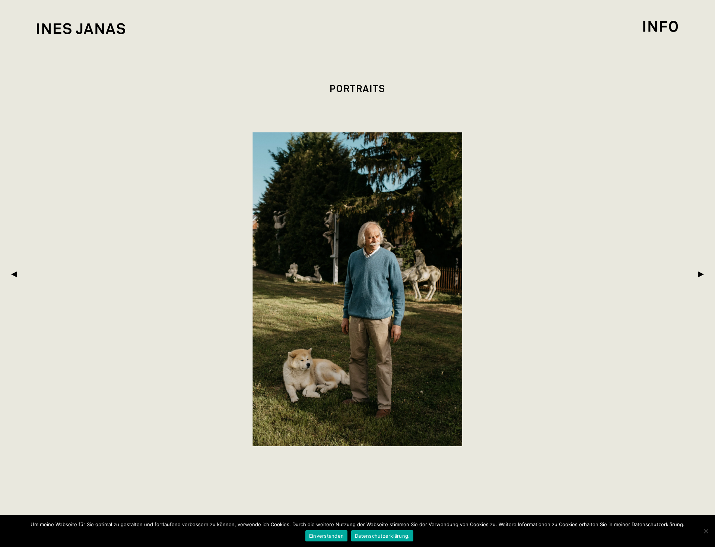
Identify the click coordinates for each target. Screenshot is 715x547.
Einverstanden (326, 536)
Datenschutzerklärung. (382, 536)
